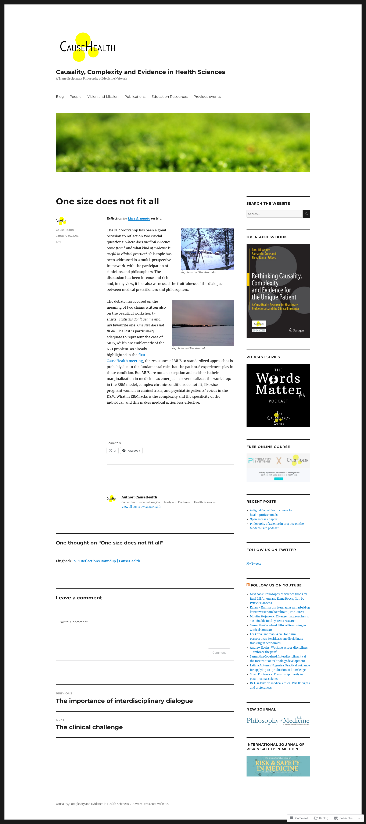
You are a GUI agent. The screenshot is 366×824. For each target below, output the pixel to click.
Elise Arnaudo (139, 218)
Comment (219, 652)
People (76, 97)
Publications (135, 97)
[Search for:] (275, 214)
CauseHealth (65, 229)
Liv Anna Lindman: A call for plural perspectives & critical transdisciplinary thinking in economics (276, 638)
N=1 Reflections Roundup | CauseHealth (106, 561)
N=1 (58, 241)
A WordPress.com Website (150, 804)
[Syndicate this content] (248, 585)
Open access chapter (263, 519)
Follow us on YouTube (276, 585)
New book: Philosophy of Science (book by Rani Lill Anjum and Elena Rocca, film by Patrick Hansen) (278, 598)
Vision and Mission (103, 97)
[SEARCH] (306, 214)
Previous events (207, 97)
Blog (60, 97)
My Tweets (254, 563)
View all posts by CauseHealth (141, 507)
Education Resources (169, 97)
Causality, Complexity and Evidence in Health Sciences (140, 72)
